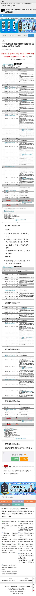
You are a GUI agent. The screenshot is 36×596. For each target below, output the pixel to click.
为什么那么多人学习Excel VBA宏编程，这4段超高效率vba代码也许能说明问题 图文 (9, 553)
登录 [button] (4, 1)
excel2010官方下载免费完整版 (6, 501)
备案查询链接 (21, 591)
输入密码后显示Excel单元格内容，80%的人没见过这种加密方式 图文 (26, 562)
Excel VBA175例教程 (14, 3)
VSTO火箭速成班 (5, 5)
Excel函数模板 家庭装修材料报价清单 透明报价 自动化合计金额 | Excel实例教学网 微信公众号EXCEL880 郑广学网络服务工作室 (18, 514)
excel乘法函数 (6, 504)
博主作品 (13, 5)
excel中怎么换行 (30, 501)
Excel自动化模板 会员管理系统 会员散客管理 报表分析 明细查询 (25, 530)
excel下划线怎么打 (18, 501)
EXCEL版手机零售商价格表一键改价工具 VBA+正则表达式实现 (17, 472)
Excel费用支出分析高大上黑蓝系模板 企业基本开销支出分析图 (9, 573)
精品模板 (7, 18)
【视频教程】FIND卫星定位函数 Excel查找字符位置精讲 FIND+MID (9, 541)
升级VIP (25, 459)
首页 (2, 18)
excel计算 (18, 504)
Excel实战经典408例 (27, 3)
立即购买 (16, 459)
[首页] (33, 578)
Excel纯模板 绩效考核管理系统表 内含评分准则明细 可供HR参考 (25, 541)
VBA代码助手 (4, 3)
